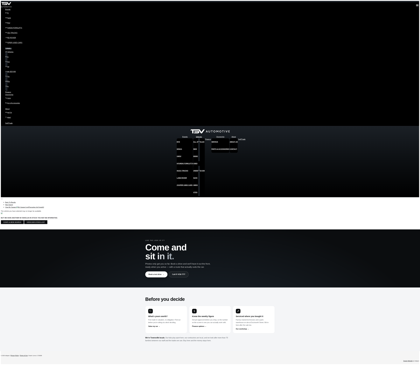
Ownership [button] (9, 95)
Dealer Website (408, 361)
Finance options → (199, 326)
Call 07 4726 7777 (178, 274)
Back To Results (10, 202)
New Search (9, 205)
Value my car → (154, 326)
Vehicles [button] (8, 48)
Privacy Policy (15, 355)
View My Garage (24, 207)
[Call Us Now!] (416, 132)
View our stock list (36, 222)
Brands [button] (7, 9)
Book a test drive (156, 274)
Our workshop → (242, 329)
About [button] (7, 109)
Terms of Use (24, 355)
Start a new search (12, 222)
